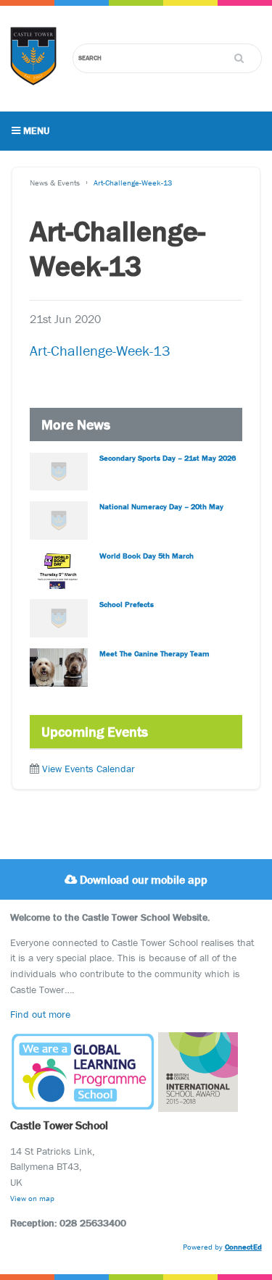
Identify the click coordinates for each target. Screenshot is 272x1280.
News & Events (55, 182)
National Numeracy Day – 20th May (161, 506)
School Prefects (126, 604)
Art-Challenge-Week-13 (133, 182)
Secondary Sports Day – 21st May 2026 (167, 458)
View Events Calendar (88, 768)
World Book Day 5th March (146, 556)
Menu (34, 130)
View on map (32, 1198)
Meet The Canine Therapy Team (154, 653)
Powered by (222, 1247)
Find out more (40, 1014)
